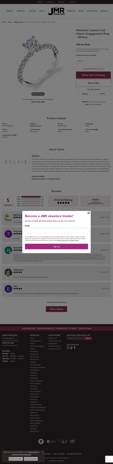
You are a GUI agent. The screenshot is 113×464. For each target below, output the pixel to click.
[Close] (88, 213)
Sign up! (56, 246)
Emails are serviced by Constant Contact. (68, 240)
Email (27, 226)
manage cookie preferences (21, 454)
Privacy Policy (33, 452)
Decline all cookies (15, 459)
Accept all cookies (31, 459)
